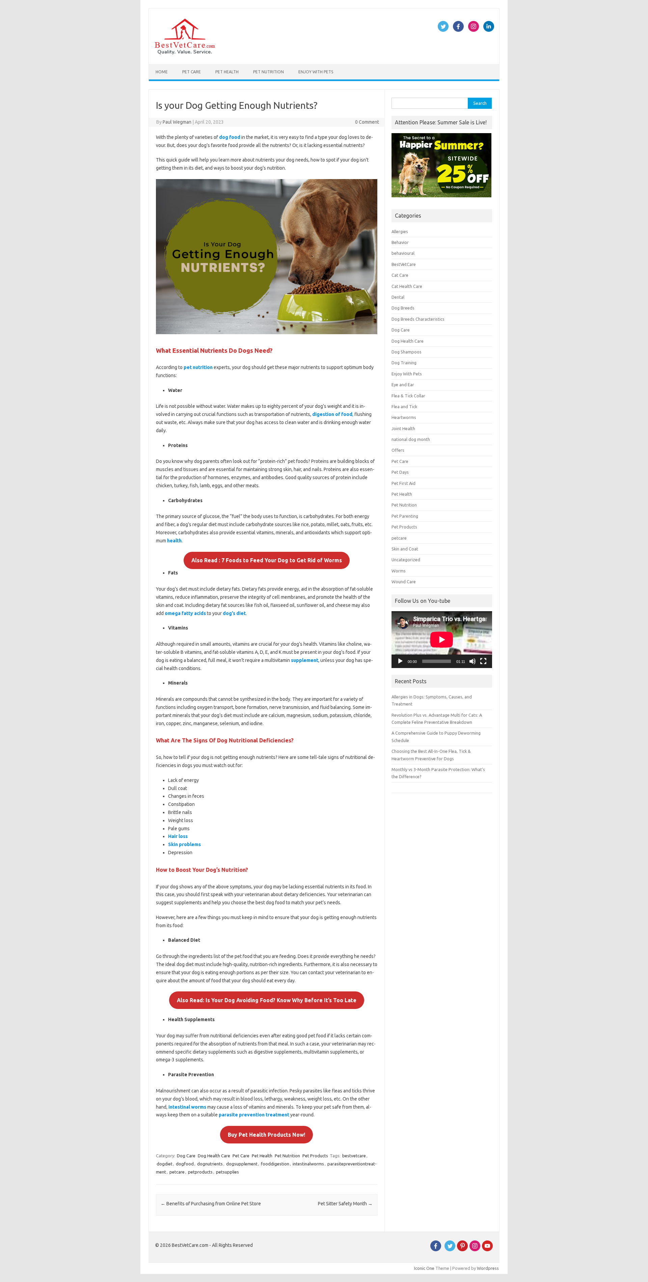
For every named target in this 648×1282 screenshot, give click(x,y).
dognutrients (210, 1163)
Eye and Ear (403, 384)
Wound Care (404, 581)
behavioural (403, 253)
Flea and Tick (404, 406)
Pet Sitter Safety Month (345, 1203)
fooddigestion (275, 1163)
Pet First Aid (403, 483)
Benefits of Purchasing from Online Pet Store (211, 1203)
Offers (398, 450)
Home (162, 72)
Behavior (400, 242)
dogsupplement (242, 1163)
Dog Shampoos (407, 351)
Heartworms (404, 417)
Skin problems (184, 844)
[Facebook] (435, 1249)
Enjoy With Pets (315, 72)
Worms (399, 570)
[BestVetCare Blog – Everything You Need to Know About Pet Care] (185, 52)
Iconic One (424, 1268)
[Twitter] (449, 1249)
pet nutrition (198, 367)
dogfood (185, 1163)
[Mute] (472, 661)
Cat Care (400, 275)
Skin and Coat (405, 548)
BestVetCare (404, 264)
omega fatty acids (185, 613)
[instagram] (474, 1249)
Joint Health (403, 428)
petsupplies (227, 1171)
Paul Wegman (177, 122)
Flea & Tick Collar (408, 395)
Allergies (400, 231)
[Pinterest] (462, 1249)
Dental (398, 297)
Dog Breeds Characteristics (418, 319)
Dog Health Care (214, 1155)
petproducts (200, 1171)
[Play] (400, 661)
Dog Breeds (403, 307)
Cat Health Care (407, 286)
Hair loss (178, 836)
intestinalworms (308, 1163)
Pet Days (400, 472)
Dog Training (404, 362)
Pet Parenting (405, 516)
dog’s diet (234, 613)
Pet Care (191, 72)
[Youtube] (487, 1249)
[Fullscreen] (483, 661)
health (174, 540)
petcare (177, 1171)
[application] (442, 639)
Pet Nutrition (268, 72)
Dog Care (186, 1155)
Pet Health (227, 72)
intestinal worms (187, 1107)
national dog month (411, 439)
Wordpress (488, 1268)
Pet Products (315, 1155)
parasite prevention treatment (254, 1114)
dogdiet (164, 1163)
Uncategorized (406, 559)
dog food (229, 137)
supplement (304, 660)
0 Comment (367, 122)
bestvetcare (354, 1155)
